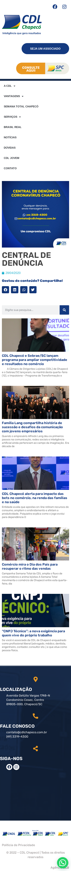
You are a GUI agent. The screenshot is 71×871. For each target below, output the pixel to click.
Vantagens (12, 96)
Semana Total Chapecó (21, 106)
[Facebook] (55, 6)
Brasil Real (13, 127)
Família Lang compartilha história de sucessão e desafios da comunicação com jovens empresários (32, 427)
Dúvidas (10, 147)
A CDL (8, 85)
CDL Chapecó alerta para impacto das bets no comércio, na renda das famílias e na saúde (34, 498)
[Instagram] (64, 6)
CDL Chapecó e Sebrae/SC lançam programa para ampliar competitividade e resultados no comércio (34, 360)
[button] (5, 289)
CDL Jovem (11, 157)
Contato (10, 168)
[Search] (64, 310)
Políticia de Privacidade (18, 845)
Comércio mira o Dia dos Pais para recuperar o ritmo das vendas (30, 566)
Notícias (10, 137)
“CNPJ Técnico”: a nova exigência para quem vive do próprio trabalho (33, 633)
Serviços (10, 116)
